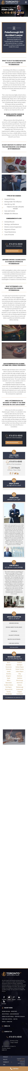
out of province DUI (15, 110)
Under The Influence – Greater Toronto (13, 1016)
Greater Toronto (20, 669)
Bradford (19, 662)
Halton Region (19, 671)
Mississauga (19, 680)
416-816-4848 (14, 12)
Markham (19, 678)
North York (19, 682)
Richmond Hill (8, 689)
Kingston (8, 676)
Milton (8, 680)
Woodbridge (9, 694)
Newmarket (9, 682)
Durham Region (20, 667)
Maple (8, 678)
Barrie (8, 662)
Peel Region (9, 687)
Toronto (9, 691)
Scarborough (19, 689)
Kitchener (19, 676)
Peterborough (19, 687)
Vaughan (19, 691)
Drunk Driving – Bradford (9, 1011)
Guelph (8, 671)
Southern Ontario (8, 685)
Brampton (8, 664)
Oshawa (20, 685)
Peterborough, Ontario (7, 98)
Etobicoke (8, 669)
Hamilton (8, 673)
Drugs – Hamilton (7, 1021)
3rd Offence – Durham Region (10, 1014)
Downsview (9, 667)
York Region (19, 694)
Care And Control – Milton (9, 1019)
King (20, 673)
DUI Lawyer (16, 47)
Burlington (19, 664)
